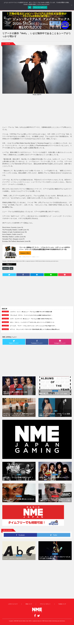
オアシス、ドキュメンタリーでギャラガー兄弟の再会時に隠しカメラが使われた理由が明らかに (35, 329)
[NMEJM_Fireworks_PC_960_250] (37, 21)
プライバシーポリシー (45, 604)
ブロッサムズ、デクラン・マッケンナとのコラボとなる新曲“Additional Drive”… (31, 315)
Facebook (21, 535)
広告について (29, 604)
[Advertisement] (37, 111)
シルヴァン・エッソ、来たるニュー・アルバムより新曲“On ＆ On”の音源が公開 (31, 311)
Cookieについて (62, 604)
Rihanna (5, 268)
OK (30, 7)
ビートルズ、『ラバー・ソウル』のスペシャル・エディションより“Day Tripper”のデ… (33, 326)
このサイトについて (13, 604)
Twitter (54, 535)
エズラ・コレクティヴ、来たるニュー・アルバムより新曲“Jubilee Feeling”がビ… (31, 319)
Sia (11, 268)
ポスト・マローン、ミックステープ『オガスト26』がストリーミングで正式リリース (32, 322)
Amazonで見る (25, 253)
